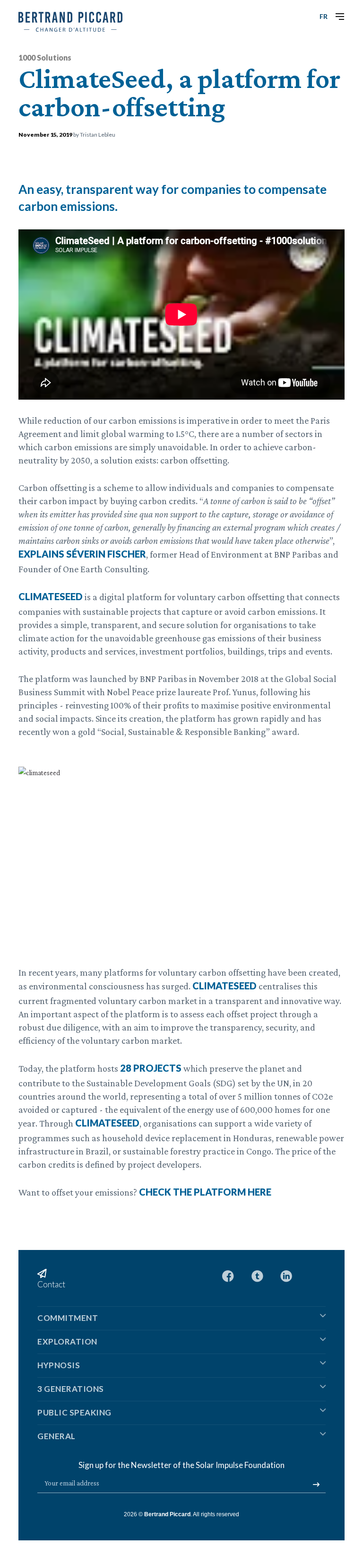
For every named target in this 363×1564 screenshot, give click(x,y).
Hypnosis (58, 1365)
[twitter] (257, 1275)
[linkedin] (286, 1275)
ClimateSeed (50, 596)
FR (324, 16)
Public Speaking (74, 1412)
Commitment (67, 1318)
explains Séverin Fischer (82, 553)
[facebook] (228, 1275)
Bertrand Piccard (167, 1514)
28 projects (151, 1068)
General (56, 1436)
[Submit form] (316, 1484)
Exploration (67, 1341)
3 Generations (70, 1389)
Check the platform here (205, 1191)
